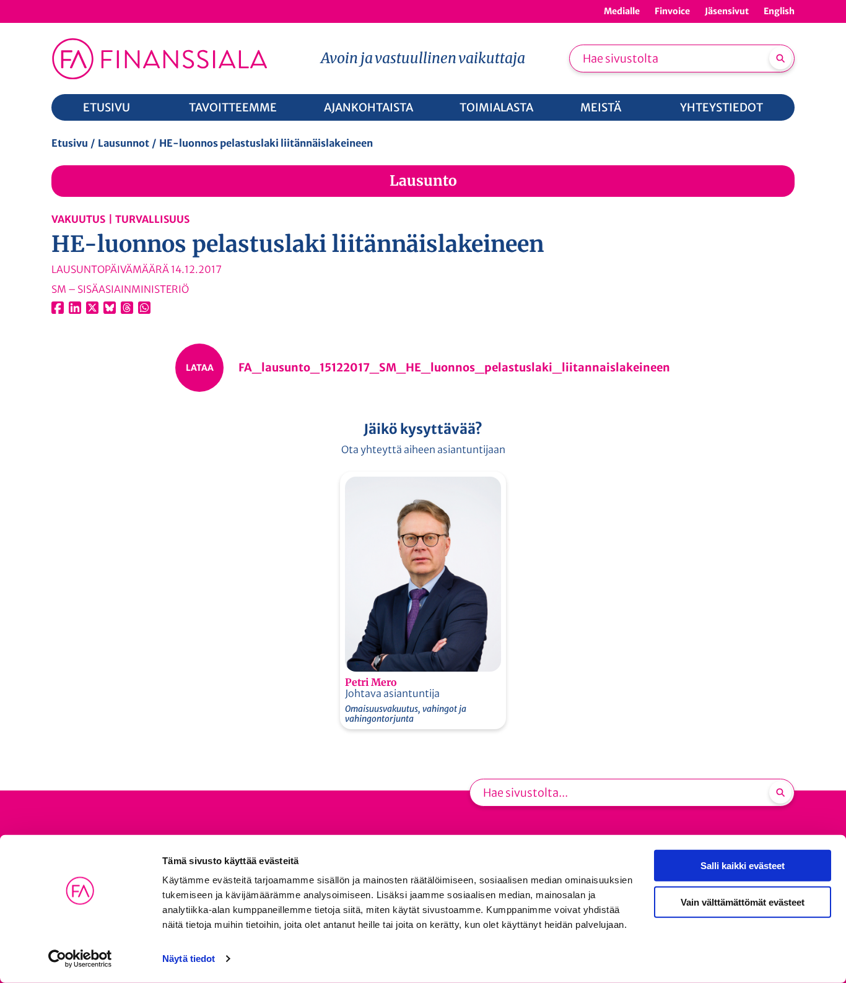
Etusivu (69, 143)
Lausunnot (123, 143)
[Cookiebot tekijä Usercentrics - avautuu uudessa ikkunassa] (80, 959)
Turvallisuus (152, 219)
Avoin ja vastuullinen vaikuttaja (423, 58)
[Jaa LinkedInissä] (75, 307)
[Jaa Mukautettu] (127, 307)
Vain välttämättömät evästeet (743, 901)
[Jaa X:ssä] (92, 307)
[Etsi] (780, 58)
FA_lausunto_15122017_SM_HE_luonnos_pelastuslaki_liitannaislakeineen (454, 367)
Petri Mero (370, 682)
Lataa (200, 367)
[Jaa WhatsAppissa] (144, 307)
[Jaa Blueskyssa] (109, 307)
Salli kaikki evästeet (742, 865)
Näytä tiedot (188, 958)
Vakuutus (78, 219)
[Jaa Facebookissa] (57, 307)
